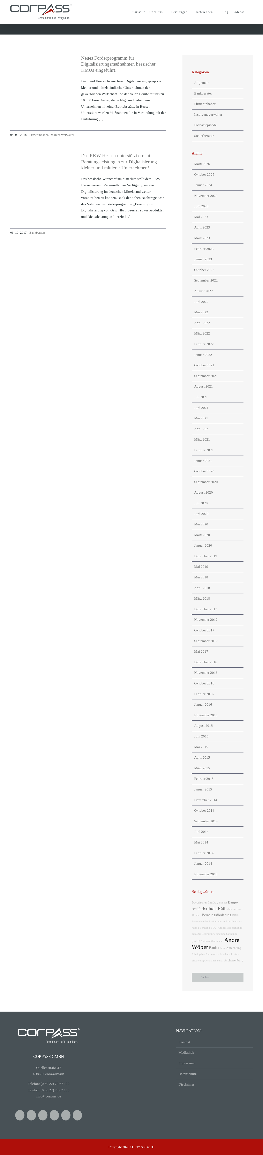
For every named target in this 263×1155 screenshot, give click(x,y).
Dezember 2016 (205, 662)
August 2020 (203, 492)
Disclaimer (186, 1084)
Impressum (187, 1063)
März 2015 (202, 768)
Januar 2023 (203, 259)
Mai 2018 (201, 577)
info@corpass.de (48, 1096)
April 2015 (202, 757)
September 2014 (206, 821)
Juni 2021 (201, 408)
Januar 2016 (203, 704)
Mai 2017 (201, 651)
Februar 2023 (204, 249)
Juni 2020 (201, 514)
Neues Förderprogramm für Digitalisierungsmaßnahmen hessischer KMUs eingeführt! (118, 64)
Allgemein (201, 83)
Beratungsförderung (216, 915)
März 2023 (202, 238)
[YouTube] (31, 1115)
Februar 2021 (204, 450)
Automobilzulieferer (212, 941)
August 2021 (203, 386)
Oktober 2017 (204, 630)
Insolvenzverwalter (62, 134)
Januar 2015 (203, 789)
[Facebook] (19, 1115)
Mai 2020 (201, 524)
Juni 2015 (201, 736)
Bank (213, 948)
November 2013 (206, 874)
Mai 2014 (201, 842)
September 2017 (206, 641)
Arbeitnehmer (234, 908)
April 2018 (202, 588)
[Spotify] (54, 1115)
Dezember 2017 (205, 609)
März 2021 (202, 439)
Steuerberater (204, 136)
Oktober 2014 (204, 810)
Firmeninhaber (38, 134)
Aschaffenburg (233, 960)
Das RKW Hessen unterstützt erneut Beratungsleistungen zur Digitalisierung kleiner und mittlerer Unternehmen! (119, 161)
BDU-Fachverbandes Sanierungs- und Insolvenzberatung (217, 921)
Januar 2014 (203, 863)
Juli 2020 (201, 503)
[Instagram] (65, 1115)
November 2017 (206, 620)
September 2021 (206, 376)
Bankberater (37, 232)
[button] (249, 12)
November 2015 (206, 715)
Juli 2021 (201, 397)
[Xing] (42, 1115)
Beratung (205, 927)
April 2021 (202, 429)
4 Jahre (221, 948)
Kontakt (184, 1042)
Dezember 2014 (205, 800)
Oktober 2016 (204, 683)
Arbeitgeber (198, 954)
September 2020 (206, 482)
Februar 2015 (204, 779)
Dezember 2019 (205, 556)
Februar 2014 (204, 853)
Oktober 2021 (204, 365)
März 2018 (202, 598)
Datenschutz (188, 1074)
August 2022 (203, 291)
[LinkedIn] (77, 1115)
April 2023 (202, 227)
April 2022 (202, 323)
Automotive (212, 954)
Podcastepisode (205, 125)
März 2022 (202, 333)
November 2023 (206, 196)
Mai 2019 (201, 567)
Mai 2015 (201, 747)
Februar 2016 (204, 694)
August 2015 (203, 726)
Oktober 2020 (204, 471)
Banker (223, 902)
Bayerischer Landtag (205, 902)
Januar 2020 (203, 545)
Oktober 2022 (204, 270)
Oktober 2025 (204, 175)
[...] (101, 119)
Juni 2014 (201, 832)
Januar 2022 (203, 355)
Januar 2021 (203, 461)
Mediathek (186, 1053)
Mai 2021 (201, 418)
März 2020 (202, 535)
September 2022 (206, 280)
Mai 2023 (201, 217)
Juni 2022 (201, 302)
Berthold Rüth (213, 908)
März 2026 (202, 164)
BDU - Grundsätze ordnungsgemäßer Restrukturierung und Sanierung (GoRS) (217, 934)
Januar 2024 (203, 185)
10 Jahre (196, 915)
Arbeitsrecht (226, 954)
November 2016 (206, 673)
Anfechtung (233, 948)
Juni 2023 (201, 206)
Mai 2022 (201, 312)
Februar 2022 (204, 344)
